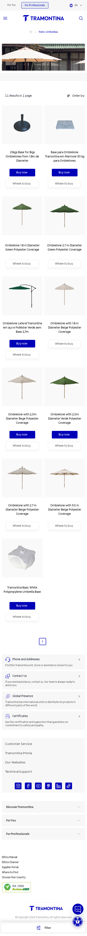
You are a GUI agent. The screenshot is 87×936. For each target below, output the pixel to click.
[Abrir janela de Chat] (77, 909)
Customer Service (18, 744)
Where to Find (10, 872)
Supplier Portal (10, 867)
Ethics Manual (9, 857)
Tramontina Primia (18, 753)
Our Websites (15, 762)
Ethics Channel (10, 862)
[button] (77, 921)
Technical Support (18, 772)
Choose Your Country (13, 877)
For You (11, 5)
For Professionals (35, 5)
